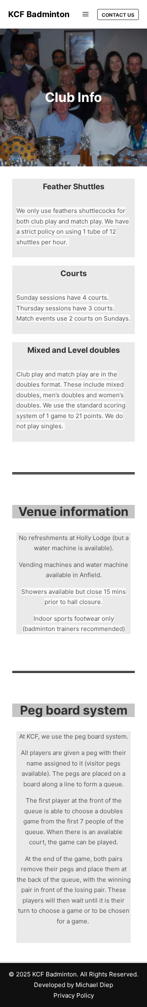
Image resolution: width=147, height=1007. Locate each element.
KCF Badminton (38, 14)
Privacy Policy (73, 995)
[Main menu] (85, 14)
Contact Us (118, 15)
